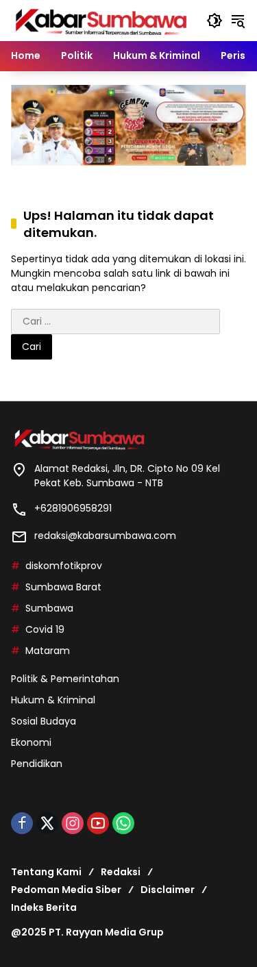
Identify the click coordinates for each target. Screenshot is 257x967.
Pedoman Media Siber (66, 889)
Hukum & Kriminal (53, 700)
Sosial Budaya (43, 721)
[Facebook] (22, 823)
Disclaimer (167, 889)
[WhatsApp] (123, 823)
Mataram (47, 650)
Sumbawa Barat (63, 587)
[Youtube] (98, 823)
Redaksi (120, 872)
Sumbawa (49, 608)
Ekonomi (31, 742)
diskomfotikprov (63, 566)
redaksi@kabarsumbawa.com (105, 535)
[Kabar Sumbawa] (102, 20)
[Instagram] (73, 823)
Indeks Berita (44, 907)
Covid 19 (44, 629)
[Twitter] (47, 823)
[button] (214, 20)
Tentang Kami (46, 872)
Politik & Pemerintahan (65, 679)
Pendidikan (36, 763)
